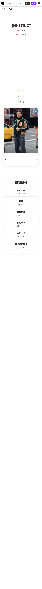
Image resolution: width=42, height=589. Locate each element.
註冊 (33, 3)
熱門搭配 (21, 96)
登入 (27, 3)
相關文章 (21, 102)
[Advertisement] (21, 59)
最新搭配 (21, 90)
